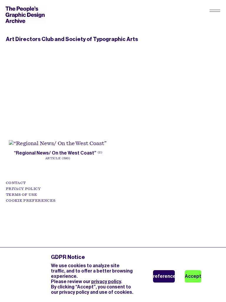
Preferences (164, 276)
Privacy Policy (23, 189)
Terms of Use (21, 194)
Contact (16, 183)
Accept (193, 276)
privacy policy (106, 281)
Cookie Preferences (30, 200)
